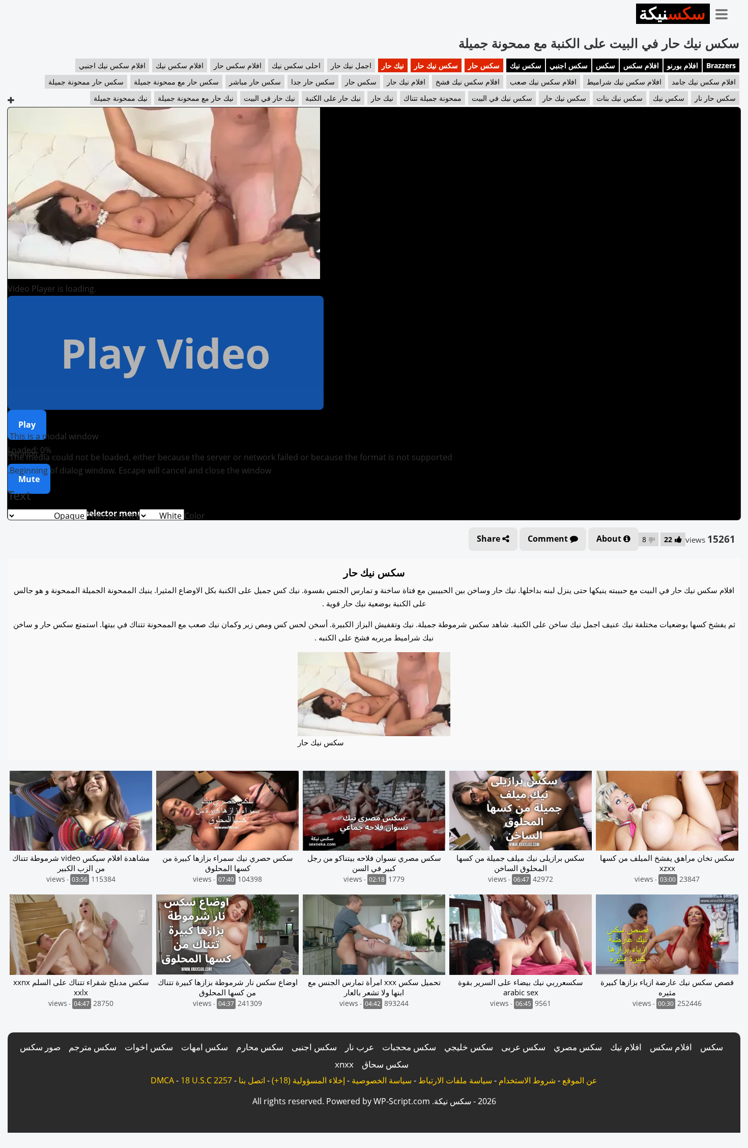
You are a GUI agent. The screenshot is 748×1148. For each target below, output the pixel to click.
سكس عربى (523, 1047)
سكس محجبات (409, 1047)
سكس (605, 65)
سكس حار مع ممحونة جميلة (176, 82)
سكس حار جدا (313, 82)
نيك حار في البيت (269, 98)
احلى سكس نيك (296, 65)
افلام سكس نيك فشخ (468, 82)
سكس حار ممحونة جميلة (86, 82)
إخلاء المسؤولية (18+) (308, 1080)
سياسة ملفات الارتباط (455, 1080)
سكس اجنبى (314, 1047)
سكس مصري (578, 1047)
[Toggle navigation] (725, 12)
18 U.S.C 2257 (206, 1080)
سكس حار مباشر (255, 82)
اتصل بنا (252, 1080)
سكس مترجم (93, 1047)
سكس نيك (525, 65)
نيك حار (393, 65)
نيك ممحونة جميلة (121, 98)
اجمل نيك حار (351, 65)
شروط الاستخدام (527, 1080)
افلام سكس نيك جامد (704, 82)
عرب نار (359, 1047)
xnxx (344, 1064)
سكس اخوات (149, 1047)
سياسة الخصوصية (382, 1080)
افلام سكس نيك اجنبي (112, 65)
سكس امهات (204, 1047)
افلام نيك (626, 1047)
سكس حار (484, 65)
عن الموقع (579, 1080)
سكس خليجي (468, 1047)
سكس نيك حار (436, 65)
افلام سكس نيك (180, 65)
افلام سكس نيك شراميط (624, 82)
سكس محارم (259, 1047)
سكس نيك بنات (619, 98)
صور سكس (40, 1047)
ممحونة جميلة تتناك (433, 98)
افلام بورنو (682, 65)
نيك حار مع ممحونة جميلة (196, 98)
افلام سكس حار (238, 65)
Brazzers (721, 65)
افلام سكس (641, 65)
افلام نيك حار (406, 82)
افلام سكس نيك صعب (543, 82)
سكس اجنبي (569, 65)
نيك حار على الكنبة (333, 98)
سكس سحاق (385, 1064)
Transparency (113, 515)
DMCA (162, 1080)
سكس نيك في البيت (502, 98)
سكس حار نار (715, 98)
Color (194, 515)
